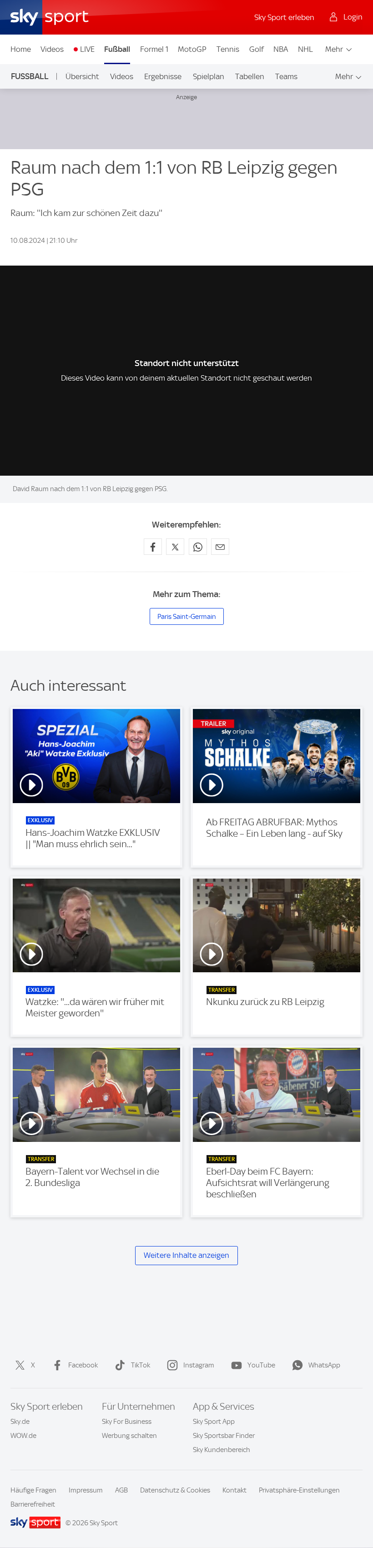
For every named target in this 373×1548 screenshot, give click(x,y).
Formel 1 (154, 49)
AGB (121, 1490)
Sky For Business (126, 1421)
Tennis (228, 49)
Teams (286, 76)
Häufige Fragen (33, 1490)
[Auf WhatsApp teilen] (198, 546)
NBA (280, 49)
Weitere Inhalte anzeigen (186, 1255)
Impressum (86, 1490)
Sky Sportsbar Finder (224, 1436)
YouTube (261, 1365)
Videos (52, 49)
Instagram (198, 1365)
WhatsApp (324, 1365)
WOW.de (23, 1436)
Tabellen (249, 76)
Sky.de (20, 1421)
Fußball (117, 49)
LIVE (87, 49)
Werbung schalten (129, 1436)
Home (20, 49)
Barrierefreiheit (32, 1504)
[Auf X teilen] (175, 546)
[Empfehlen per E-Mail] (220, 546)
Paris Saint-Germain (186, 617)
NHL (305, 49)
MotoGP (192, 49)
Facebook (83, 1365)
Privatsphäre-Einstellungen (299, 1490)
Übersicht (82, 76)
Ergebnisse (162, 76)
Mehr (334, 49)
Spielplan (208, 76)
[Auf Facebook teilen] (153, 546)
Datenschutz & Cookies (175, 1490)
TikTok (140, 1365)
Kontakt (234, 1490)
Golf (256, 49)
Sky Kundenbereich (221, 1450)
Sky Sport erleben (284, 17)
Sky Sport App (214, 1421)
